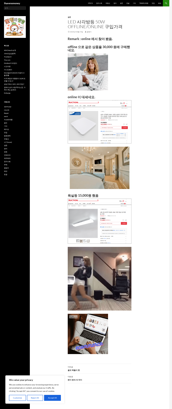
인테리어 (7, 155)
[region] (34, 389)
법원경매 (7, 136)
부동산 (108, 3)
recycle (6, 110)
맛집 (153, 3)
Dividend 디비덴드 (10, 63)
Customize (17, 398)
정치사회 (99, 3)
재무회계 (7, 158)
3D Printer (7, 107)
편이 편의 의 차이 (75, 378)
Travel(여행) (143, 3)
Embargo (7, 93)
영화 (5, 152)
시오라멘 (7, 66)
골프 (5, 123)
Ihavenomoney (12, 3)
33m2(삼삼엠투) (10, 54)
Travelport (7, 57)
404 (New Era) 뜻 (10, 50)
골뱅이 (89, 32)
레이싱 (6, 129)
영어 (115, 3)
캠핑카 (6, 168)
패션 (159, 3)
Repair (6, 113)
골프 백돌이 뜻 (74, 368)
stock (90, 3)
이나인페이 (8, 70)
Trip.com (7, 60)
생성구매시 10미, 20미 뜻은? (14, 84)
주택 (5, 165)
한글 (127, 3)
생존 (121, 3)
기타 (134, 3)
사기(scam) (8, 142)
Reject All (35, 398)
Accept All (52, 398)
